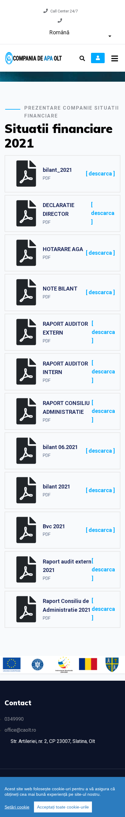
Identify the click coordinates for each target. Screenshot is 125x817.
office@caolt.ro (20, 730)
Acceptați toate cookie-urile (63, 807)
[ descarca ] (100, 173)
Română (59, 32)
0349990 (14, 719)
